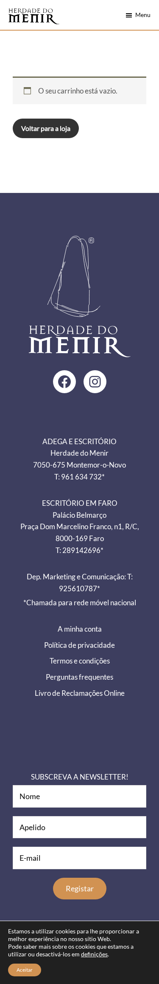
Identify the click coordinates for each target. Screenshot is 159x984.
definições (94, 954)
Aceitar (25, 970)
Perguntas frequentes (79, 676)
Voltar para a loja (45, 128)
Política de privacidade (79, 645)
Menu (143, 14)
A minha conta (80, 628)
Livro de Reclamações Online (80, 693)
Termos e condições (80, 660)
